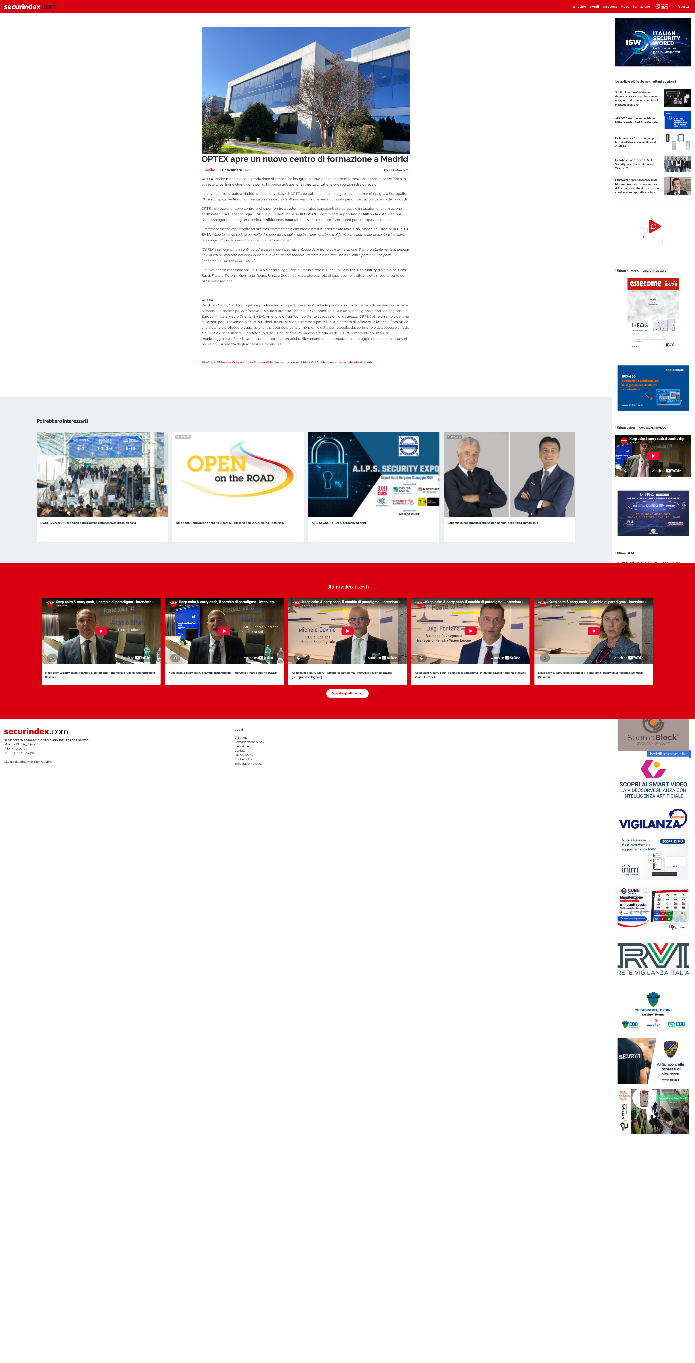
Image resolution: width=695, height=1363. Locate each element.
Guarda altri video (652, 427)
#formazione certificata (339, 362)
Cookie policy (244, 759)
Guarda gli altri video (347, 693)
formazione (641, 6)
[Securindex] (30, 6)
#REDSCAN (309, 362)
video (625, 6)
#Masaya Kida (227, 362)
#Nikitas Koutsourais (283, 362)
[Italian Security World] (653, 65)
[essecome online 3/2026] (653, 350)
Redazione (242, 746)
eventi (594, 6)
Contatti (240, 750)
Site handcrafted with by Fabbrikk (28, 761)
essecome (610, 6)
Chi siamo (241, 737)
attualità (208, 170)
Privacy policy (244, 755)
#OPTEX (209, 362)
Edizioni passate (654, 270)
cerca (684, 6)
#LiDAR (366, 362)
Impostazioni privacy (248, 763)
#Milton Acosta (252, 362)
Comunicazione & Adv (249, 742)
